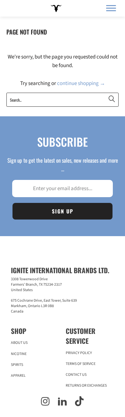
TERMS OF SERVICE (81, 364)
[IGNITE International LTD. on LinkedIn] (62, 402)
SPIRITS (17, 364)
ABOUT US (19, 342)
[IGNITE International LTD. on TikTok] (79, 402)
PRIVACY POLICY (79, 353)
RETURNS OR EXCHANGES (86, 385)
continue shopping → (81, 83)
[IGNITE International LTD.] (55, 8)
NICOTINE (19, 354)
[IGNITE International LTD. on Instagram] (45, 402)
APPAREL (18, 375)
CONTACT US (76, 374)
